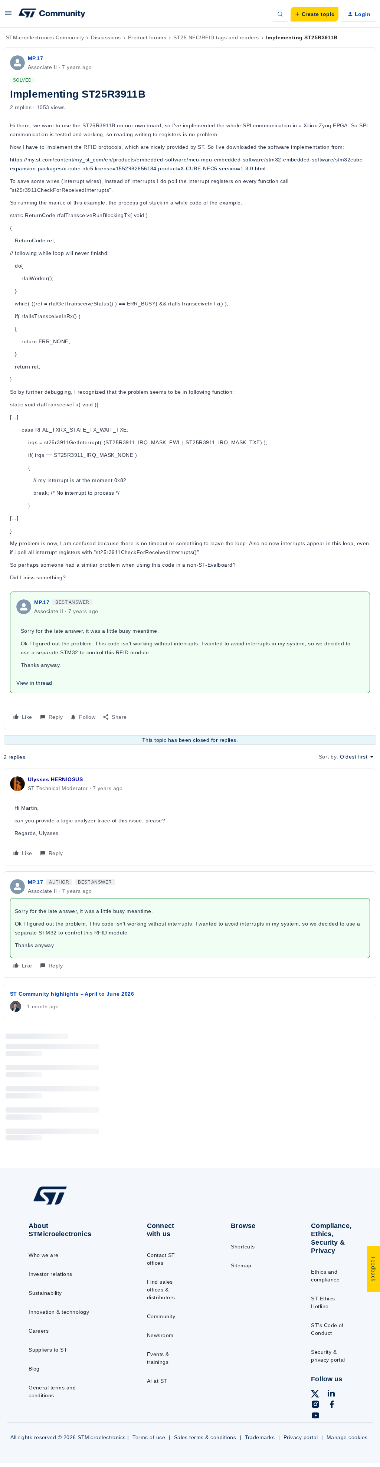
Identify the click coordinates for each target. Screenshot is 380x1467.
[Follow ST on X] (315, 1395)
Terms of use (148, 1437)
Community (161, 1316)
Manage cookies (347, 1437)
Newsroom (160, 1335)
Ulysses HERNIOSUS (55, 779)
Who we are (44, 1255)
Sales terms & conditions (205, 1437)
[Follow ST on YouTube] (315, 1416)
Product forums (147, 37)
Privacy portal (301, 1437)
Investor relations (50, 1274)
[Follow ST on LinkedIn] (331, 1394)
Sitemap (241, 1265)
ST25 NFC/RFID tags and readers (216, 37)
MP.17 (35, 58)
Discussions (106, 37)
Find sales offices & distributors (161, 1289)
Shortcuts (243, 1247)
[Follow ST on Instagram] (315, 1405)
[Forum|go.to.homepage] (52, 14)
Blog (34, 1369)
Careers (39, 1331)
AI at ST (157, 1381)
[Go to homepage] (67, 1203)
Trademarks (260, 1437)
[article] (190, 817)
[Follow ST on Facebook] (331, 1405)
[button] (8, 16)
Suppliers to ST (48, 1350)
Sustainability (45, 1293)
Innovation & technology (59, 1312)
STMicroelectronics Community (45, 37)
